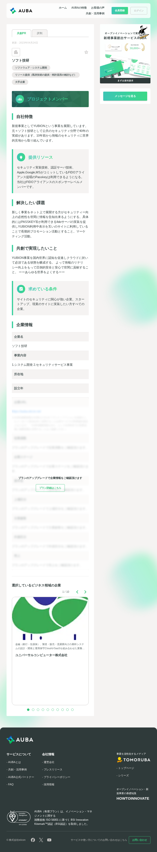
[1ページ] (28, 709)
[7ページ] (57, 709)
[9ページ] (67, 709)
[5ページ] (48, 709)
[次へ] (85, 592)
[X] (41, 839)
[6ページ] (53, 709)
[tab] (21, 33)
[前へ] (77, 592)
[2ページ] (33, 709)
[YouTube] (49, 839)
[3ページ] (38, 709)
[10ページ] (72, 709)
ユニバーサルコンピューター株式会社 (41, 655)
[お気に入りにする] (86, 52)
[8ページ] (62, 709)
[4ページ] (43, 709)
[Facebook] (32, 839)
